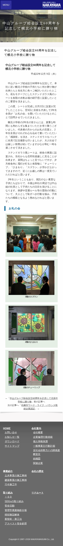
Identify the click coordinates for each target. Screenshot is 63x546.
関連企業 (38, 463)
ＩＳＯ (8, 496)
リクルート (38, 492)
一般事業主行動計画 (44, 445)
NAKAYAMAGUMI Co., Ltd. (42, 539)
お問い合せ (11, 432)
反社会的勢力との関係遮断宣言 (46, 452)
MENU (6, 5)
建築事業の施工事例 (16, 480)
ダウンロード (12, 441)
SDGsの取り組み (14, 501)
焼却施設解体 (12, 514)
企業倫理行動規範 (43, 437)
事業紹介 (8, 471)
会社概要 (38, 432)
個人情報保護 (40, 441)
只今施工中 (11, 484)
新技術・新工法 (13, 519)
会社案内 (36, 428)
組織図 (36, 458)
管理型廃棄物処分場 (16, 510)
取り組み (8, 492)
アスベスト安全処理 (16, 523)
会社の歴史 (38, 471)
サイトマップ (12, 445)
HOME (6, 428)
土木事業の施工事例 (16, 475)
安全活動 (9, 505)
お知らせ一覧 (12, 437)
